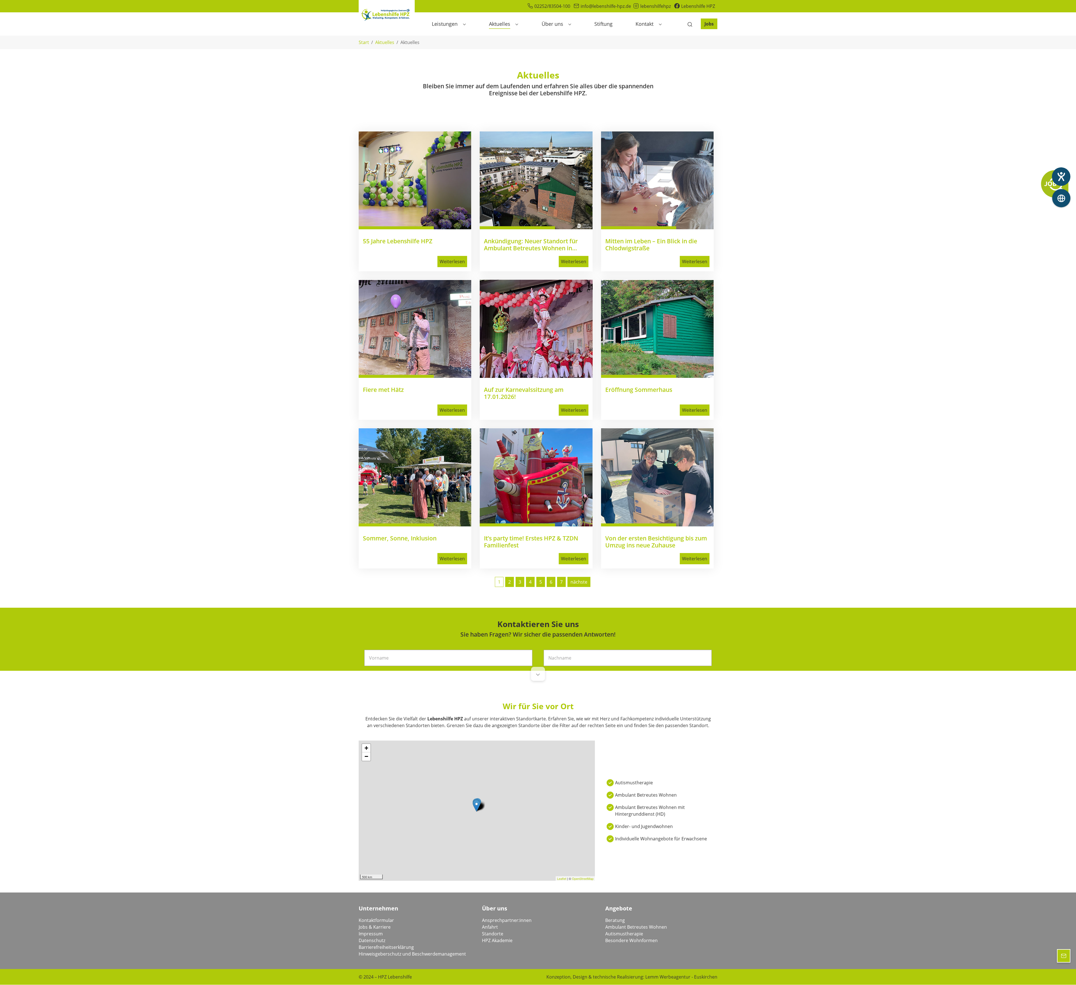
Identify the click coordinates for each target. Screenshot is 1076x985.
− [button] (366, 756)
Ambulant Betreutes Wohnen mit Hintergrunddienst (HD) (650, 810)
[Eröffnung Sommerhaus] (657, 329)
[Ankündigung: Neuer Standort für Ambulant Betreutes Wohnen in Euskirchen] (536, 180)
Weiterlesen (452, 261)
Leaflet (561, 878)
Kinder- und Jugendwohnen (644, 826)
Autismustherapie (634, 783)
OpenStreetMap (582, 878)
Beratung (615, 920)
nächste (579, 582)
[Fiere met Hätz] (415, 329)
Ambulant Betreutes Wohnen (646, 795)
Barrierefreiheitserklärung (386, 947)
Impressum (371, 934)
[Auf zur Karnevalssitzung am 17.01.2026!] (536, 329)
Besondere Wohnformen (631, 940)
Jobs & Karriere (375, 927)
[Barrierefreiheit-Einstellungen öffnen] (1061, 176)
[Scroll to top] (1063, 972)
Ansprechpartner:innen (507, 920)
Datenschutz (372, 940)
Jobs (709, 24)
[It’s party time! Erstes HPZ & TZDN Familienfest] (536, 477)
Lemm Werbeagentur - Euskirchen (681, 977)
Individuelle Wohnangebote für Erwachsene (661, 839)
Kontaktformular (376, 920)
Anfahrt (490, 927)
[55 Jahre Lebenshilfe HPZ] (415, 180)
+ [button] (366, 748)
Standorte (492, 934)
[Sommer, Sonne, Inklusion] (415, 477)
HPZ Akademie (497, 940)
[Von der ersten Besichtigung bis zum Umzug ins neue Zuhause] (657, 477)
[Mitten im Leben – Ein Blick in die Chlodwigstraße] (657, 180)
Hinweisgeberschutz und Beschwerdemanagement (412, 954)
